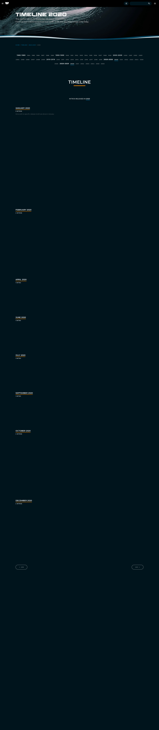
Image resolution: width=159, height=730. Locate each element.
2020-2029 (32, 45)
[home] (7, 3)
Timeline (24, 45)
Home (18, 45)
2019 (22, 567)
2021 (136, 567)
